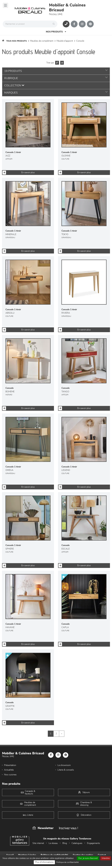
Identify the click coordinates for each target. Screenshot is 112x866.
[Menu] (5, 5)
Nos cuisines (10, 775)
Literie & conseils (66, 770)
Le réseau (53, 843)
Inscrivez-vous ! (68, 828)
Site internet (38, 843)
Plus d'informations (44, 862)
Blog (64, 843)
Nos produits (54, 32)
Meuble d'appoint (65, 41)
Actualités (9, 770)
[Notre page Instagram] (82, 24)
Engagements (93, 843)
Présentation (10, 765)
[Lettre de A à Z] (62, 63)
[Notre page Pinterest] (90, 24)
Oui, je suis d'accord (88, 858)
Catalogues (77, 843)
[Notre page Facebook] (74, 24)
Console (80, 41)
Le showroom (64, 765)
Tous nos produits (16, 41)
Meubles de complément (41, 41)
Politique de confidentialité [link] (67, 862)
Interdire (106, 858)
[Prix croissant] (56, 63)
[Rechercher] (54, 24)
